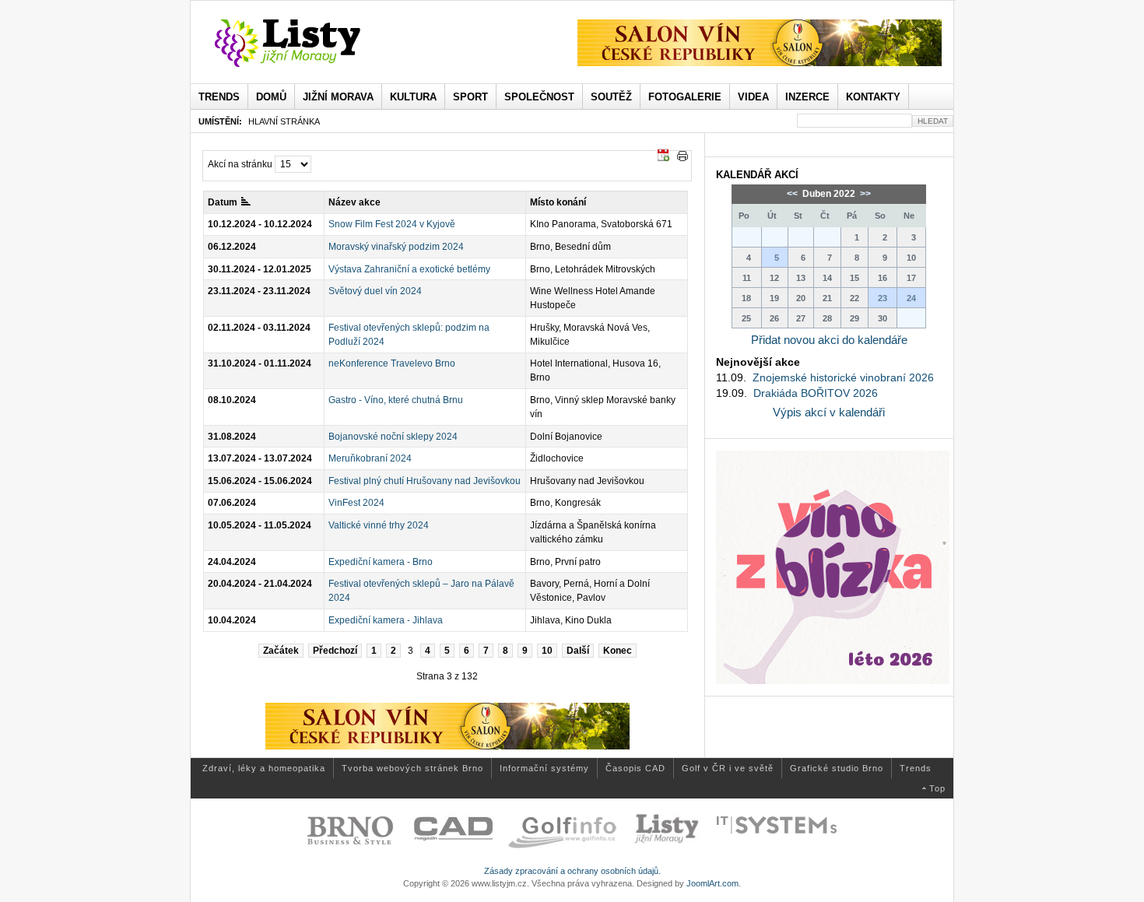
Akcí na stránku (240, 164)
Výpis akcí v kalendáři (829, 412)
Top (937, 788)
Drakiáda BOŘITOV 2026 (815, 393)
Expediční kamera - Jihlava (385, 620)
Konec (617, 650)
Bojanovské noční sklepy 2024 (393, 436)
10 (547, 650)
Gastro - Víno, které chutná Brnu (395, 400)
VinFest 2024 (356, 502)
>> (864, 193)
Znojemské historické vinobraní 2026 (843, 377)
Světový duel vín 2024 (375, 291)
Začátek (281, 650)
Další (578, 650)
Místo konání (558, 202)
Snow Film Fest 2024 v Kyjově (391, 224)
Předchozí (335, 650)
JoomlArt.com (712, 883)
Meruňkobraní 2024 (370, 458)
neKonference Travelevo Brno (391, 363)
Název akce (354, 202)
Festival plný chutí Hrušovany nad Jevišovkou (424, 481)
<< (793, 193)
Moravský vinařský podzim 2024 (396, 246)
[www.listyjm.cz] (305, 43)
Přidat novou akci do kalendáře (829, 339)
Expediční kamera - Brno (380, 561)
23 (882, 298)
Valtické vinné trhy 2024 (378, 525)
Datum (222, 202)
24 (911, 298)
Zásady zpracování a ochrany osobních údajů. (572, 871)
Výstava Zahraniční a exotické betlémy (409, 269)
